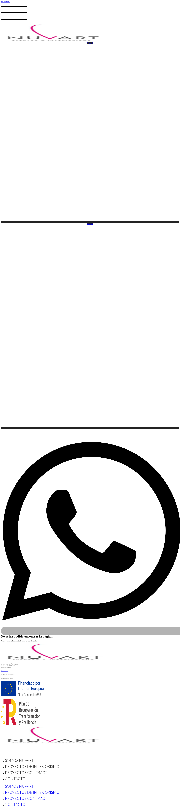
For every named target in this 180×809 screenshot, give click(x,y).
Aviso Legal (4, 671)
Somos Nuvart (19, 760)
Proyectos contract (26, 772)
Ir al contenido (5, 2)
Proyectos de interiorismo (32, 766)
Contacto (15, 778)
